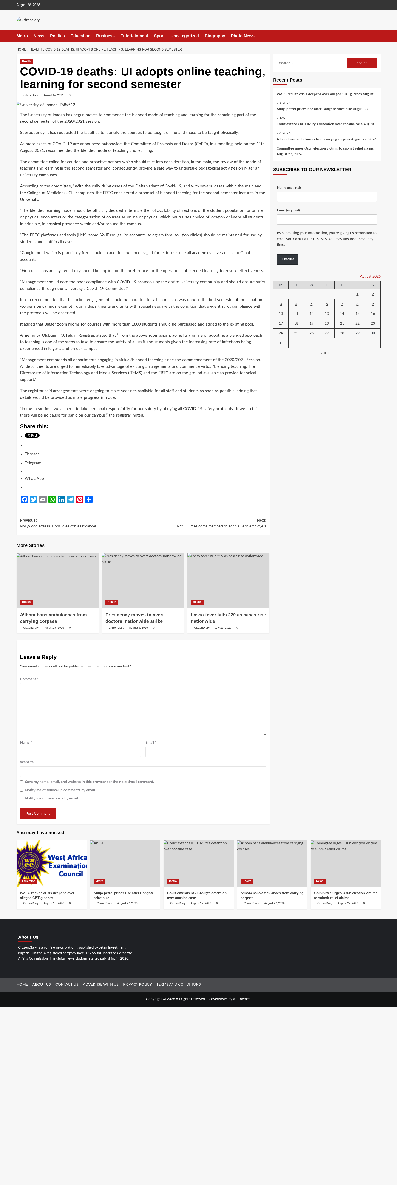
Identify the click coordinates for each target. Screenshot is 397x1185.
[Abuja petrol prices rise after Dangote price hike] (125, 863)
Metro (22, 36)
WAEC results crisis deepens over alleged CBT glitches (319, 94)
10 (281, 314)
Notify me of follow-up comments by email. (60, 790)
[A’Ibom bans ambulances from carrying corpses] (58, 580)
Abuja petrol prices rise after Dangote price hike (314, 109)
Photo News (243, 36)
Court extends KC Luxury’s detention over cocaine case (320, 124)
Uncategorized (184, 36)
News (39, 36)
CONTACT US (66, 984)
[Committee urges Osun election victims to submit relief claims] (346, 863)
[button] (378, 36)
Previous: (58, 523)
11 (296, 314)
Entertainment (134, 36)
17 (281, 323)
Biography (215, 36)
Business (105, 36)
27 (327, 333)
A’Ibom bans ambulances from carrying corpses (313, 139)
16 (373, 314)
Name (26, 742)
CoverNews (218, 999)
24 (281, 333)
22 (357, 323)
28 (342, 333)
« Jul (325, 353)
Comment (29, 679)
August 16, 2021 (53, 95)
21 (342, 323)
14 (342, 314)
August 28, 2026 (54, 903)
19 (311, 323)
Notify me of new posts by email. (52, 798)
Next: (221, 523)
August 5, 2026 (138, 627)
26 (311, 333)
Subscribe (287, 259)
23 (373, 323)
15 (357, 314)
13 (327, 314)
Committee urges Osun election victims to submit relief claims (325, 148)
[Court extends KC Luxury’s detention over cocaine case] (199, 863)
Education (81, 36)
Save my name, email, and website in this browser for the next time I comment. (89, 782)
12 (311, 314)
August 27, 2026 (54, 627)
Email (151, 742)
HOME (22, 984)
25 (296, 333)
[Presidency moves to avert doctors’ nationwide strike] (143, 580)
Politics (57, 36)
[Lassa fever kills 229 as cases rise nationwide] (228, 580)
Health (26, 61)
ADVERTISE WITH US (101, 984)
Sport (159, 36)
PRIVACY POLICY (137, 984)
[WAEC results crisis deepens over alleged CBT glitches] (52, 863)
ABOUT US (41, 984)
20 (327, 323)
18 (296, 323)
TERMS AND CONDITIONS (178, 984)
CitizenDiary (30, 95)
